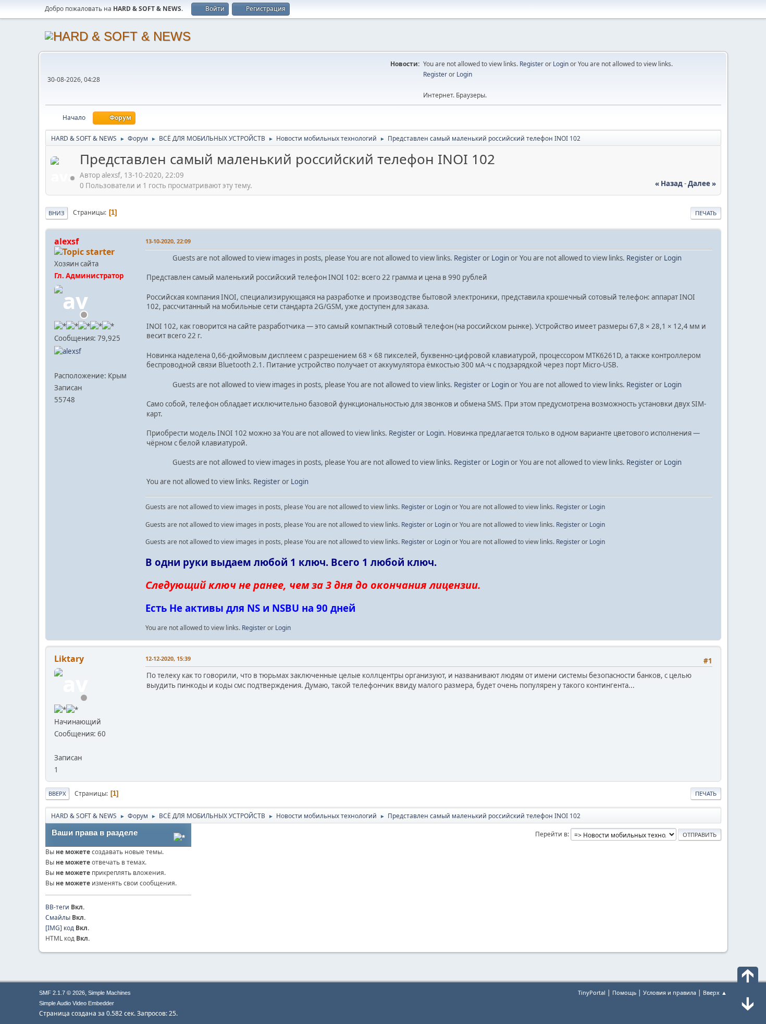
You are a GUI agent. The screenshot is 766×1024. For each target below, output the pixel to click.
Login (561, 63)
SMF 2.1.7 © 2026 (62, 993)
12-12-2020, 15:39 (168, 658)
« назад (669, 183)
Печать (705, 213)
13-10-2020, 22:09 (168, 241)
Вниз (56, 213)
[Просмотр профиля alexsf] (64, 178)
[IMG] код (59, 927)
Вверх (57, 793)
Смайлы (57, 917)
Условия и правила (669, 992)
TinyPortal (592, 992)
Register (531, 63)
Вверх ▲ (715, 992)
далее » (702, 183)
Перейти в (551, 834)
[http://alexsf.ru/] (58, 363)
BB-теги (57, 907)
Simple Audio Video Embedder (76, 1003)
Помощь (624, 992)
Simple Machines (109, 993)
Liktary (69, 658)
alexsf (66, 241)
